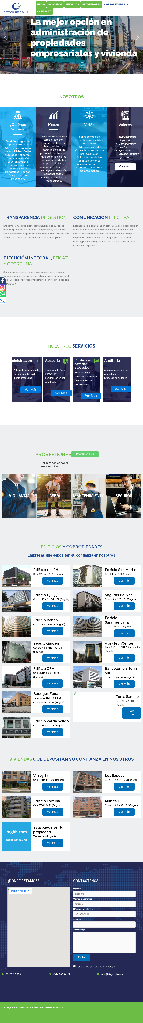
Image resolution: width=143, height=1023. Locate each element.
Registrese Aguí (85, 454)
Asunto (77, 919)
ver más (52, 580)
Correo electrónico (82, 898)
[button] (5, 37)
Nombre (77, 888)
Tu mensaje (79, 929)
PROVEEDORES (91, 4)
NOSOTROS (55, 4)
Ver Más (31, 389)
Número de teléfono (83, 909)
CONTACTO (44, 11)
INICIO (41, 4)
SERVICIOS (72, 4)
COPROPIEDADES (114, 4)
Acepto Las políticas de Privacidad (95, 966)
